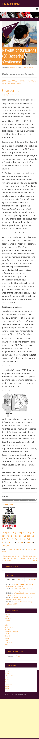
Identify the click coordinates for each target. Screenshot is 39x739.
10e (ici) (25, 82)
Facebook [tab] (10, 656)
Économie (8, 618)
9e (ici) (20, 82)
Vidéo (6, 645)
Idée (6, 625)
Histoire (7, 623)
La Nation (11, 4)
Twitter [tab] (18, 656)
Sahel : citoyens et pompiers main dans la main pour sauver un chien (10, 558)
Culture (7, 616)
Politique (7, 629)
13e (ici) (7, 83)
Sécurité (7, 636)
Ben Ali (28, 549)
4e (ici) (27, 80)
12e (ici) (10, 542)
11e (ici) (31, 82)
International (9, 627)
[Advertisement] (19, 718)
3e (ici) (22, 80)
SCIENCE (7, 634)
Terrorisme (8, 642)
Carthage (8, 614)
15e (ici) (19, 83)
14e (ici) (13, 83)
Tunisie (4, 552)
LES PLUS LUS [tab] (20, 579)
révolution (33, 549)
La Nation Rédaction (27, 68)
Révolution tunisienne (14, 549)
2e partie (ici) (15, 80)
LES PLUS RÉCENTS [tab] (10, 579)
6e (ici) (4, 82)
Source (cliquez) (7, 504)
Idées (6, 677)
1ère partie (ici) (6, 80)
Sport (6, 640)
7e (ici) (10, 82)
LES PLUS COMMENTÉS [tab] (31, 579)
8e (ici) (15, 82)
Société (7, 638)
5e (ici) (33, 80)
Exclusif (7, 621)
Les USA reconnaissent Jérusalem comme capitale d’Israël (29, 558)
